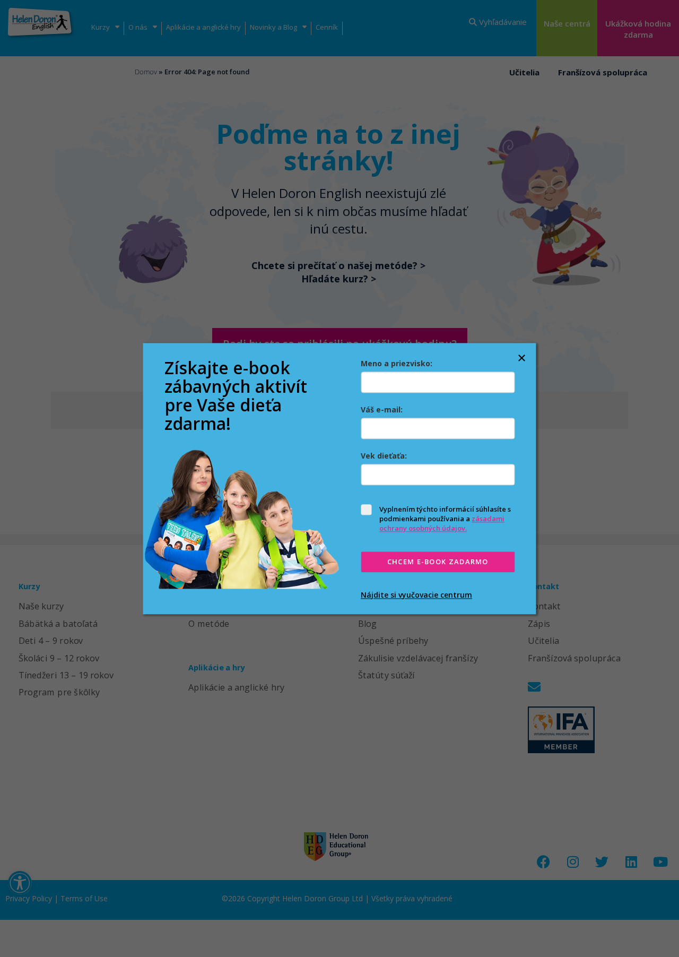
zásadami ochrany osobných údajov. (441, 523)
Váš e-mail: (382, 409)
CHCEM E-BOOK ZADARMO (438, 562)
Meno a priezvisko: (396, 363)
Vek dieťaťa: (384, 456)
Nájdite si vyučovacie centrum (416, 595)
